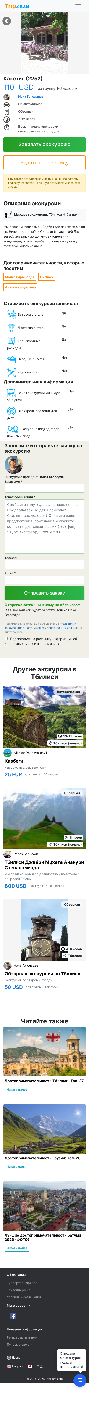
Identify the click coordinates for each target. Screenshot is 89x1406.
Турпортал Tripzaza (22, 1283)
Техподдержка (18, 1290)
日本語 (38, 1366)
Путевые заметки (20, 1344)
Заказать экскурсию (44, 144)
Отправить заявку (44, 593)
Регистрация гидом (22, 1337)
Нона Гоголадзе (30, 96)
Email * (10, 573)
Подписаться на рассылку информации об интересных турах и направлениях (41, 641)
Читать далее (17, 1089)
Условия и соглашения (24, 1297)
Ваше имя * (14, 482)
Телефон (11, 558)
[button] (44, 43)
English (17, 1366)
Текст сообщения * (20, 497)
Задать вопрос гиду (44, 163)
